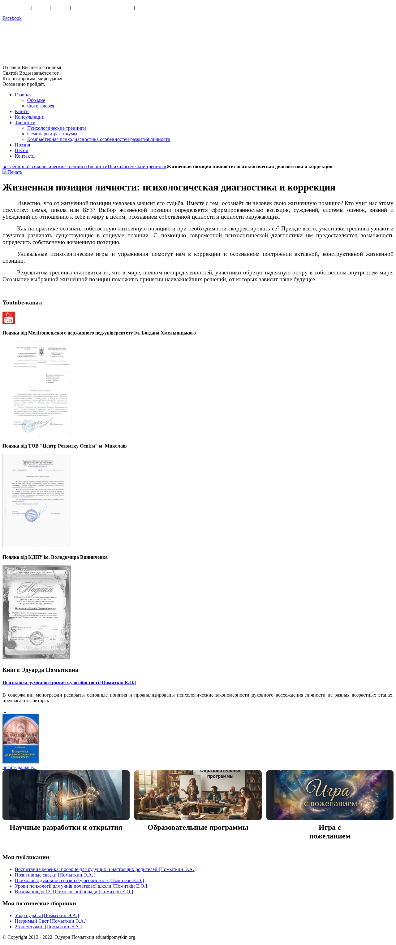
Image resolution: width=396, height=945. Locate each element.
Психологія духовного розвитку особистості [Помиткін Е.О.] (69, 682)
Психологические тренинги (57, 166)
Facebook (12, 18)
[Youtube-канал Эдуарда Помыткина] (8, 322)
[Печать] (12, 172)
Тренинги (17, 166)
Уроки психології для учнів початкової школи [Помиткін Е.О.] (81, 886)
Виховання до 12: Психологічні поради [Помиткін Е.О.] (74, 891)
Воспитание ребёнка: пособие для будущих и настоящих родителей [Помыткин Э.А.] (105, 869)
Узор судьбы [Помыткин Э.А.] (47, 915)
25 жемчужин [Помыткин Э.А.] (48, 926)
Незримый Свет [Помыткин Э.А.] (51, 921)
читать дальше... (19, 767)
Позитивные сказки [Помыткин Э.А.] (55, 874)
